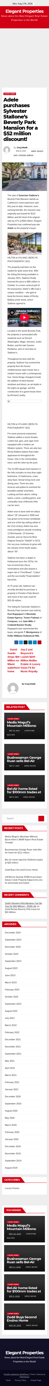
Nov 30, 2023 (15, 1325)
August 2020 (11, 1111)
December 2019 (13, 1146)
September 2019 (13, 1161)
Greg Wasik (22, 147)
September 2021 (13, 1054)
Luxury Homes (9, 94)
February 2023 (12, 990)
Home (8, 1380)
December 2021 (13, 1039)
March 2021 (11, 1075)
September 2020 (13, 1104)
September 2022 (13, 1004)
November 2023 (13, 947)
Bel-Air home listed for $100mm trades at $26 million (24, 792)
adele (33, 151)
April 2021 (10, 1068)
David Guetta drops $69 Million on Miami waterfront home (13, 660)
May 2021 (10, 1061)
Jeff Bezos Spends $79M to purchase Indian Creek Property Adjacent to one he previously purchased (23, 880)
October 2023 (11, 954)
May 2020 (10, 1118)
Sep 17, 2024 (15, 1267)
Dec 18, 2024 (15, 1234)
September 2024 (13, 940)
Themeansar (24, 1377)
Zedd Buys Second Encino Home (21, 870)
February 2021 (12, 1082)
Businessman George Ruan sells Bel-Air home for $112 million (24, 761)
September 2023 (13, 961)
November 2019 (13, 1153)
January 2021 (11, 1089)
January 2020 (11, 1139)
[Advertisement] (24, 54)
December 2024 (13, 932)
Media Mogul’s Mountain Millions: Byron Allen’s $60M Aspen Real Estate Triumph (24, 839)
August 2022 (11, 1011)
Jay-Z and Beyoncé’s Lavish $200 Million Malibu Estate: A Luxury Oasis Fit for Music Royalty (30, 660)
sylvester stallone (26, 155)
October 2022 (11, 997)
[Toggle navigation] (44, 25)
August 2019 (11, 1168)
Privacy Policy (20, 1380)
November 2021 (13, 1047)
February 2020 (12, 1132)
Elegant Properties (24, 11)
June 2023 (10, 975)
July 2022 (10, 1018)
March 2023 (11, 982)
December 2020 (13, 1096)
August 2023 (11, 968)
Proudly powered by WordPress (16, 1374)
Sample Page (35, 1380)
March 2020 (11, 1125)
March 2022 (11, 1025)
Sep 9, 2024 (14, 1296)
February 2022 (12, 1032)
